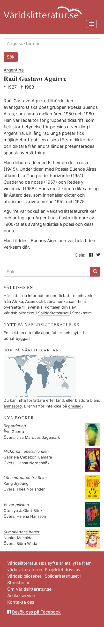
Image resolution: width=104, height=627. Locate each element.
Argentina (14, 69)
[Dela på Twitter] (97, 255)
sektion (16, 332)
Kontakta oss (20, 602)
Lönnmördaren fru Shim (25, 477)
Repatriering (15, 425)
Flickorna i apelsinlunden (26, 451)
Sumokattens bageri (22, 532)
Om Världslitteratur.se (29, 589)
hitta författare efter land (41, 400)
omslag (75, 406)
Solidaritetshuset (54, 312)
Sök (11, 56)
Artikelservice (21, 595)
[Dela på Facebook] (90, 255)
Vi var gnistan (16, 504)
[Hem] (50, 10)
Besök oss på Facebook (36, 611)
